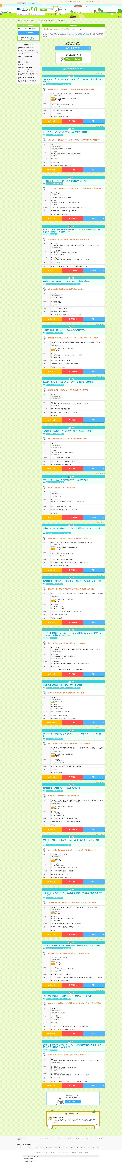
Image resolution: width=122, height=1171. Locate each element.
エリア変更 (50, 9)
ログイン (85, 6)
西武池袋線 (20, 59)
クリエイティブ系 (27, 71)
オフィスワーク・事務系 (64, 33)
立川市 (25, 50)
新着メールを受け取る (73, 59)
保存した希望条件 (39, 14)
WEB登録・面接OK (22, 80)
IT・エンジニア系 (57, 1147)
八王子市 (20, 50)
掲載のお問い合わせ (83, 1152)
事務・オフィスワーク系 (23, 69)
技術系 (23, 73)
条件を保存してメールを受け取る (31, 38)
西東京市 (24, 53)
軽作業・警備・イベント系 (85, 1147)
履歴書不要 (27, 81)
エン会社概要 (73, 1152)
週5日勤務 (33, 81)
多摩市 (23, 52)
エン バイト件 (31, 3)
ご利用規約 (52, 1152)
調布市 (33, 50)
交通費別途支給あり (32, 80)
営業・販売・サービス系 (75, 33)
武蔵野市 (32, 52)
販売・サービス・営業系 (36, 1147)
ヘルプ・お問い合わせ (62, 1152)
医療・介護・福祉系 (30, 73)
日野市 (27, 52)
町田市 (29, 50)
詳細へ (94, 121)
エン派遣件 (21, 3)
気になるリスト (25, 14)
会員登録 (78, 6)
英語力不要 (20, 81)
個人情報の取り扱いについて (40, 1152)
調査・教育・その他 (34, 74)
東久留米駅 (20, 64)
